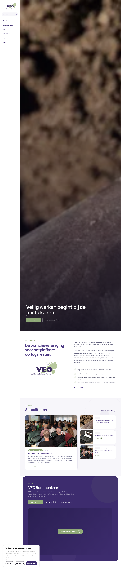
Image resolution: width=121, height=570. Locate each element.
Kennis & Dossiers (10, 25)
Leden (10, 38)
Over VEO (10, 21)
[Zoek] (16, 14)
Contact (10, 42)
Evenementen (10, 34)
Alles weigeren (20, 563)
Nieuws (10, 29)
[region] (21, 556)
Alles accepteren (31, 563)
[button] (70, 531)
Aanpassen (10, 563)
